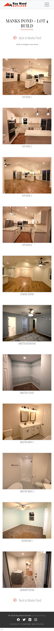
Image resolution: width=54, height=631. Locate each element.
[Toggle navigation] (46, 4)
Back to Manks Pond (30, 37)
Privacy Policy (40, 615)
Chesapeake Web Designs (32, 624)
